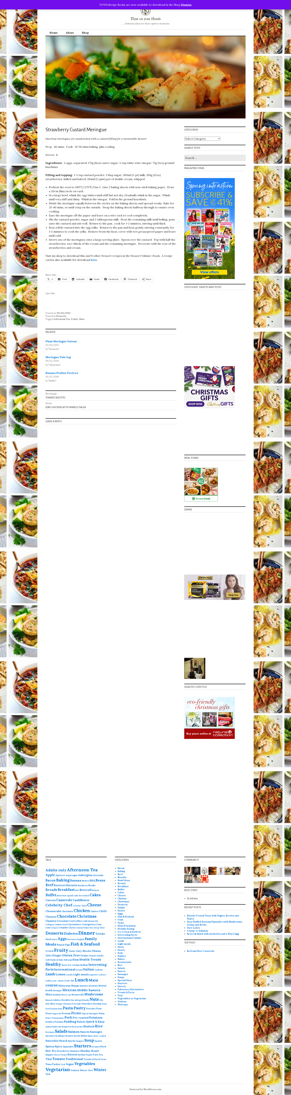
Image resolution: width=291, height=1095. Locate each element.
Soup (89, 1040)
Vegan (70, 1064)
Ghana (96, 950)
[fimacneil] (204, 870)
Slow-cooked (99, 1036)
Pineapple (93, 1013)
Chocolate (66, 916)
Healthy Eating (126, 928)
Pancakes (87, 1003)
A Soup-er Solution (197, 930)
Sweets (72, 1054)
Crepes (54, 928)
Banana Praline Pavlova (61, 373)
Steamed (96, 1047)
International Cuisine (129, 937)
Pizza (102, 1013)
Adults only (55, 870)
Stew (103, 1046)
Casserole (64, 900)
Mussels (49, 1000)
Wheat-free (86, 1070)
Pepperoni (56, 1013)
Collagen (49, 924)
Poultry (49, 1021)
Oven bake (76, 1004)
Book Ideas (124, 880)
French (49, 951)
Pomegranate (58, 1018)
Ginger (56, 955)
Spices (49, 1046)
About (70, 32)
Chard (84, 906)
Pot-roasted (81, 1017)
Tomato (58, 1059)
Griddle (100, 955)
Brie (77, 890)
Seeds (77, 1035)
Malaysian (64, 985)
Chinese (50, 916)
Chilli (103, 911)
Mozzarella (77, 994)
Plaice (48, 1018)
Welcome (123, 1004)
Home (54, 32)
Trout (103, 1059)
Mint (48, 994)
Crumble (63, 927)
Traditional (74, 1059)
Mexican (69, 990)
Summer (75, 1051)
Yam (47, 1074)
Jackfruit (98, 970)
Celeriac (77, 906)
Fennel (60, 944)
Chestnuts (67, 911)
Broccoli (85, 890)
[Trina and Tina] (188, 878)
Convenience (74, 924)
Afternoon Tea (62, 319)
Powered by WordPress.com (145, 1089)
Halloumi (68, 960)
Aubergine (85, 875)
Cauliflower (81, 900)
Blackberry (83, 885)
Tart (95, 1054)
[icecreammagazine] (188, 870)
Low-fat (69, 980)
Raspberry (67, 1027)
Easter (55, 939)
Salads (61, 1031)
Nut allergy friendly (80, 1000)
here (94, 260)
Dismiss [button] (186, 4)
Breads (51, 890)
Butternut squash (65, 895)
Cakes (95, 894)
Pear (99, 1008)
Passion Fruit (56, 1008)
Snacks (72, 1040)
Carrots (50, 900)
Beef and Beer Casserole (200, 951)
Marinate (84, 986)
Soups (121, 977)
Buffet (50, 895)
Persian (66, 1013)
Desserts (61, 316)
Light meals (81, 974)
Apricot (60, 875)
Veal (63, 1064)
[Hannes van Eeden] (221, 870)
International (64, 969)
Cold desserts (90, 921)
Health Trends (90, 959)
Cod (71, 921)
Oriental (67, 1004)
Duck (48, 939)
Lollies (48, 981)
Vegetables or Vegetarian (132, 998)
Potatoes (95, 1017)
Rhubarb (88, 1026)
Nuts (81, 319)
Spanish (98, 1041)
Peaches (91, 1008)
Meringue (57, 990)
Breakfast (66, 889)
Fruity (74, 319)
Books (91, 885)
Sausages (96, 1031)
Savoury (50, 1035)
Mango (75, 985)
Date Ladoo (193, 927)
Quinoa (48, 1027)
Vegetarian (57, 1069)
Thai (48, 1059)
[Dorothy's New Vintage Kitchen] (237, 870)
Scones (69, 1035)
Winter (99, 1069)
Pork (68, 1017)
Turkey (56, 1064)
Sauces (84, 1031)
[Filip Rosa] (196, 870)
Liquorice (93, 975)
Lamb (50, 974)
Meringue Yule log (58, 357)
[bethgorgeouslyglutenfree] (229, 870)
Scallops (60, 1035)
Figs (67, 944)
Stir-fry (50, 1050)
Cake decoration (81, 895)
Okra (52, 1003)
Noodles (65, 1000)
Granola (92, 955)
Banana (75, 880)
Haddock (54, 960)
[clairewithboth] (204, 878)
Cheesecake (53, 911)
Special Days (125, 980)
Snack (63, 1040)
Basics (85, 880)
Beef (49, 885)
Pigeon (85, 1013)
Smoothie (52, 1040)
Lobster (102, 975)
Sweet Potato (60, 1055)
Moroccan (66, 995)
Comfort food (60, 924)
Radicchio (57, 1027)
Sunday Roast (89, 1050)
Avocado (98, 875)
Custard (80, 928)
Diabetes (71, 933)
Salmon (74, 1032)
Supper (49, 1054)
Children (94, 911)
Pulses (81, 1021)
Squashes (68, 1046)
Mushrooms (93, 994)
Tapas (89, 1054)
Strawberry (63, 1051)
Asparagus (71, 875)
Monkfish (57, 995)
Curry (72, 927)
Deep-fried (99, 928)
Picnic (76, 1013)
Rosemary (49, 1032)
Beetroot (60, 885)
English (80, 939)
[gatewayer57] (196, 878)
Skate (90, 1036)
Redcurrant (77, 1027)
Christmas (86, 916)
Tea (101, 1054)
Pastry (80, 1008)
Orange (59, 1004)
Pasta (68, 1007)
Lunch (81, 980)
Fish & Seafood (85, 944)
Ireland (79, 970)
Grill (47, 960)
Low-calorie (58, 981)
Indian (84, 964)
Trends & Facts (92, 1059)
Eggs (62, 938)
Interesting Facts (127, 934)
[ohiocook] (212, 870)
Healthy (53, 964)
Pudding (70, 1021)
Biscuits (71, 885)
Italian (88, 969)
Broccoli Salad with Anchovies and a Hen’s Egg (213, 933)
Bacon (50, 880)
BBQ (92, 880)
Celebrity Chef (58, 905)
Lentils (69, 975)
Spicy (58, 1046)
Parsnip (97, 1003)
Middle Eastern (89, 990)
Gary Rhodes (83, 950)
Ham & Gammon (127, 925)
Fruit (120, 919)
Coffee (78, 921)
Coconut (62, 921)
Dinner (86, 933)
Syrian (81, 1054)
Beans (100, 880)
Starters (82, 1046)
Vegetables (84, 1063)
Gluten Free (71, 955)
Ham (75, 959)
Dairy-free (89, 928)
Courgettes (89, 924)
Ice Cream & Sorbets (129, 931)
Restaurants (124, 962)
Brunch (95, 890)
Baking (63, 879)
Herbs (64, 965)
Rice (99, 1026)
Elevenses (72, 939)
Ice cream (74, 964)
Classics (50, 921)
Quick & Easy (95, 1021)
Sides (84, 1035)
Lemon (61, 974)
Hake (61, 960)
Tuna (48, 1064)
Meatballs (93, 986)
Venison (74, 1070)
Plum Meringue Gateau (61, 341)
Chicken (82, 910)
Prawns (58, 1021)
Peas (48, 1013)
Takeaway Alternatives (131, 989)
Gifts (48, 955)
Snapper (80, 1041)
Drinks (100, 933)
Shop (85, 32)
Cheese (94, 905)
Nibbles (57, 1000)
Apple (50, 875)
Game (72, 951)
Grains (84, 955)
